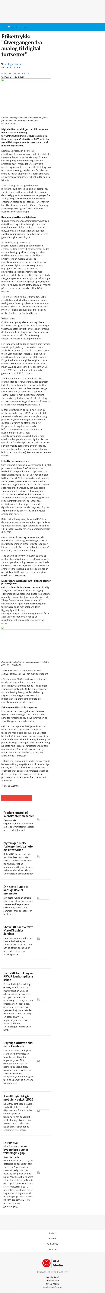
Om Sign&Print (52, 1244)
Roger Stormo (15, 64)
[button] (96, 27)
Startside (52, 1233)
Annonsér (52, 1238)
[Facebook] (49, 1220)
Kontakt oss (53, 1249)
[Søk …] (101, 27)
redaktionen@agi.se (52, 1287)
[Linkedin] (55, 1220)
